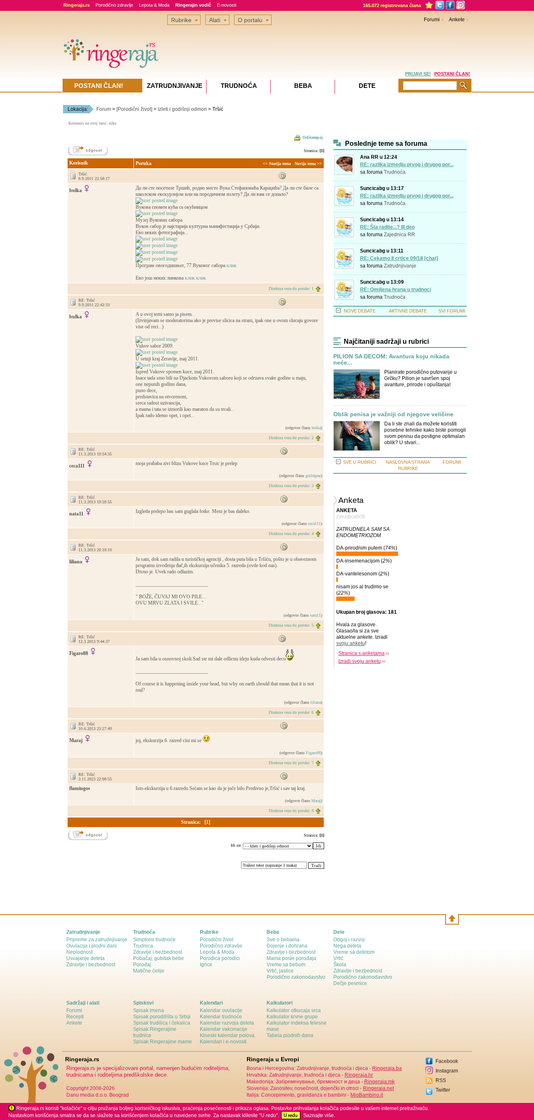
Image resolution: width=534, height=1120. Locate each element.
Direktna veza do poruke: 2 (291, 437)
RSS (441, 1080)
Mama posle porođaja (291, 958)
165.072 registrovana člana (392, 5)
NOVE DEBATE (359, 310)
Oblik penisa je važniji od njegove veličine (393, 414)
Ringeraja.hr (359, 1075)
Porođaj (142, 965)
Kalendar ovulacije (221, 1010)
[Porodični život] (134, 109)
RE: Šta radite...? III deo (387, 227)
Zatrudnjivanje (400, 266)
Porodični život (216, 939)
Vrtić (338, 958)
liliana (315, 702)
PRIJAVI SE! (418, 73)
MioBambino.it (366, 1095)
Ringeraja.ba (387, 1068)
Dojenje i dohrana (287, 946)
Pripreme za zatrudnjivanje (96, 939)
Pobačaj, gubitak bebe (158, 958)
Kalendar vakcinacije (223, 1029)
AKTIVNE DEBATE (408, 310)
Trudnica (143, 946)
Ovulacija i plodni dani (91, 946)
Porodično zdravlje (114, 5)
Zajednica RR (399, 235)
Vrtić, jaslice (280, 971)
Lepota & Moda (154, 5)
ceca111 (314, 523)
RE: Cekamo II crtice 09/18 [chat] (399, 258)
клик (232, 265)
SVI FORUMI (451, 310)
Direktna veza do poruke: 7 (291, 762)
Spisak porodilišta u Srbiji (162, 1017)
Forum (103, 109)
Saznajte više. (319, 1115)
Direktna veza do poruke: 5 (291, 625)
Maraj (316, 800)
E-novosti (226, 5)
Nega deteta (347, 946)
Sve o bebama (283, 939)
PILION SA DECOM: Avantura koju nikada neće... (391, 359)
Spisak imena (148, 1010)
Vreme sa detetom (354, 952)
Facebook (447, 1061)
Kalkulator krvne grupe (292, 1017)
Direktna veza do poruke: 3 (291, 485)
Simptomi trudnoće (154, 939)
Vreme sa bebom (286, 965)
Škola (339, 965)
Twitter (443, 1090)
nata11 (315, 615)
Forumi (432, 19)
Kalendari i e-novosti (223, 1042)
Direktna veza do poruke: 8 (291, 810)
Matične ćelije (148, 971)
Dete (367, 85)
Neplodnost (79, 952)
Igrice (206, 965)
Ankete (457, 19)
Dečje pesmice (350, 983)
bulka (316, 427)
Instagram (447, 1071)
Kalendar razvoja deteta (227, 1023)
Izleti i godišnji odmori (182, 109)
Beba (303, 85)
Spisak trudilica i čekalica (161, 1023)
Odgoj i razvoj (349, 939)
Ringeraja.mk (379, 1082)
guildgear (313, 475)
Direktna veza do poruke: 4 (291, 533)
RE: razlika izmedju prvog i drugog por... (406, 165)
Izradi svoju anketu (359, 661)
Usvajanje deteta (85, 958)
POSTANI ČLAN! (452, 73)
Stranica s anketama (361, 653)
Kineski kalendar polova (227, 1035)
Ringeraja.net (378, 1088)
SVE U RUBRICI (359, 462)
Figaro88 (313, 752)
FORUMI (452, 462)
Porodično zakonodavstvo (296, 977)
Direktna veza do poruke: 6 (291, 712)
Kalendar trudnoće (221, 1017)
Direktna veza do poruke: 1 (291, 288)
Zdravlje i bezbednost (90, 965)
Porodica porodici (220, 958)
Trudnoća (395, 172)
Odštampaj (312, 137)
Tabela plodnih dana (290, 1035)
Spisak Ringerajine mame (162, 1042)
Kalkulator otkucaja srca (294, 1010)
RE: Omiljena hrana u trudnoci (395, 289)
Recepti (75, 1017)
